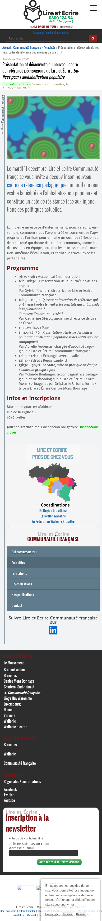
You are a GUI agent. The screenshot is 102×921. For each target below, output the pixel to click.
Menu (93, 8)
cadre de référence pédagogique (36, 185)
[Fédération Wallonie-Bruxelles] (26, 889)
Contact (17, 605)
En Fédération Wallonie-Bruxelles (53, 521)
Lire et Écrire (2, 115)
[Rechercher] (93, 38)
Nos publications (23, 594)
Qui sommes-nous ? (24, 551)
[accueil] (51, 21)
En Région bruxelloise (53, 510)
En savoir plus (52, 914)
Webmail (31, 915)
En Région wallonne (53, 515)
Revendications (22, 583)
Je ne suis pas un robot (31, 844)
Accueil (6, 47)
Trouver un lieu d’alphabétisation (51, 32)
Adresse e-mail (21, 848)
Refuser (80, 914)
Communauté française (27, 47)
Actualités (50, 47)
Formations (19, 573)
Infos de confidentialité (27, 838)
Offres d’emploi (27, 911)
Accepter (67, 914)
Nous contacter (8, 911)
